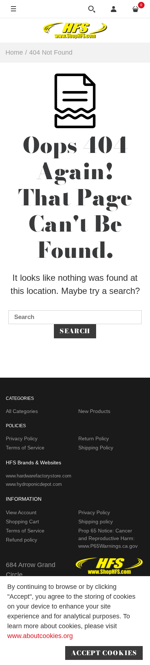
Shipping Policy (95, 447)
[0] (135, 9)
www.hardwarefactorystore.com (38, 476)
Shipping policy (95, 521)
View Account (21, 512)
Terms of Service (25, 447)
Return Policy (93, 438)
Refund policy (21, 540)
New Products (94, 411)
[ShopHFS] (75, 30)
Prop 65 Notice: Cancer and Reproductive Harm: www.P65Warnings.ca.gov (108, 538)
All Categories (22, 411)
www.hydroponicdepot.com (34, 484)
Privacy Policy (22, 438)
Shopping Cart (22, 521)
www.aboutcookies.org (40, 636)
